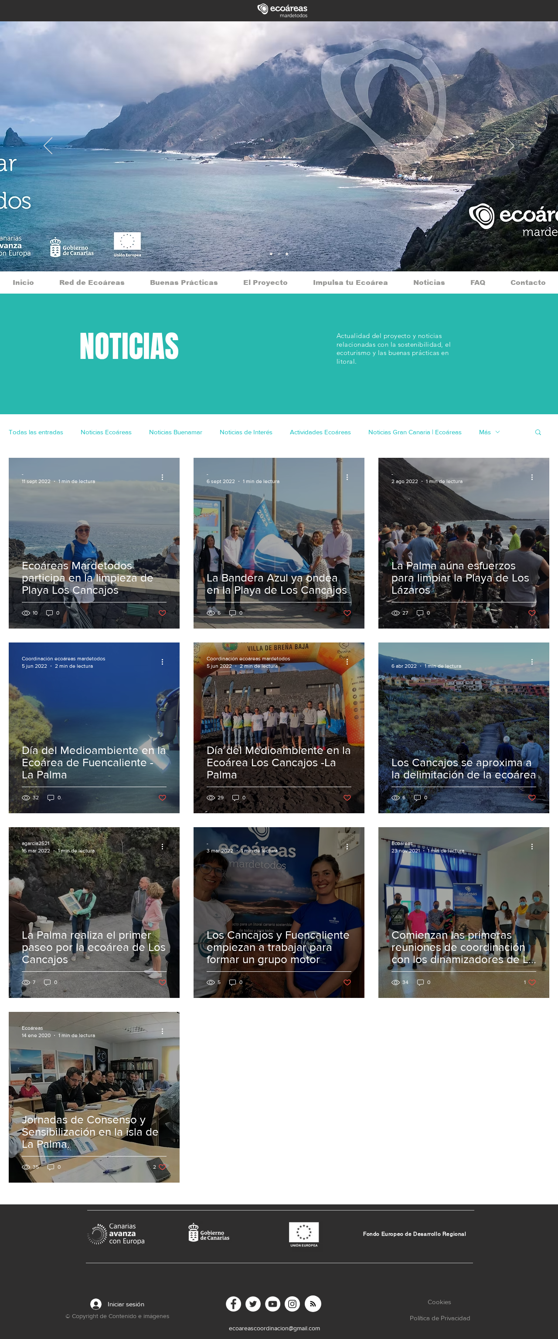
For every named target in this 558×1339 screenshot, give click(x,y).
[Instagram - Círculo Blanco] (292, 1304)
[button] (538, 432)
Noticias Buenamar (175, 432)
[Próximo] (510, 146)
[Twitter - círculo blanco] (253, 1304)
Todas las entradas (36, 432)
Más (485, 432)
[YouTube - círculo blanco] (272, 1304)
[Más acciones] (165, 477)
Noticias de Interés (246, 432)
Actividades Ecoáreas (320, 432)
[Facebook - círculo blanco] (233, 1304)
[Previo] (48, 146)
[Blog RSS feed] (313, 1304)
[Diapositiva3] (271, 254)
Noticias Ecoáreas (106, 432)
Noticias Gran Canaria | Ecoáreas (415, 432)
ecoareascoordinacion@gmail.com (274, 1328)
